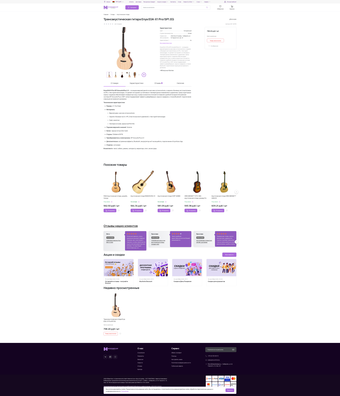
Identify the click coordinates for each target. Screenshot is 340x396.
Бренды (140, 369)
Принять (230, 390)
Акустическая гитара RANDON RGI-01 (143, 196)
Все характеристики (166, 43)
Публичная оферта (177, 366)
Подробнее (124, 391)
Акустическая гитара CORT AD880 (169, 196)
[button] (139, 74)
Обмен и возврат (176, 353)
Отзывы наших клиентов (121, 226)
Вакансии (140, 359)
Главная (106, 14)
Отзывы (140, 366)
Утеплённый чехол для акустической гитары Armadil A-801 (158, 241)
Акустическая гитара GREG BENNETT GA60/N (224, 197)
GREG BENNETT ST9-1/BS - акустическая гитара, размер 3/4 (195, 197)
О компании (141, 353)
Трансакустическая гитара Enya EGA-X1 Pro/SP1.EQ (114, 320)
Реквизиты (141, 356)
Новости (140, 363)
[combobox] (176, 7)
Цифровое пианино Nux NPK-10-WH (113, 241)
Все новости (229, 255)
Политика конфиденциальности (181, 363)
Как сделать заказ (176, 359)
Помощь (173, 356)
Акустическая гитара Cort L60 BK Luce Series (204, 241)
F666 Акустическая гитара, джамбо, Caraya (116, 197)
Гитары (112, 14)
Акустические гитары (123, 14)
